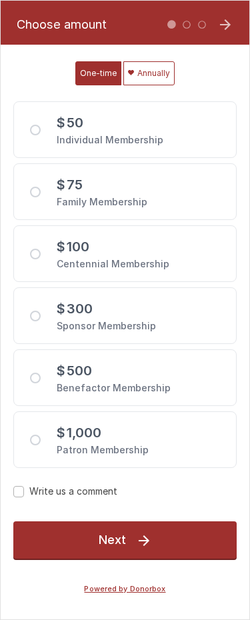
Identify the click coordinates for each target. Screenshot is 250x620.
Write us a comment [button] (73, 491)
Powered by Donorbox (124, 589)
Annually (152, 73)
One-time (98, 73)
